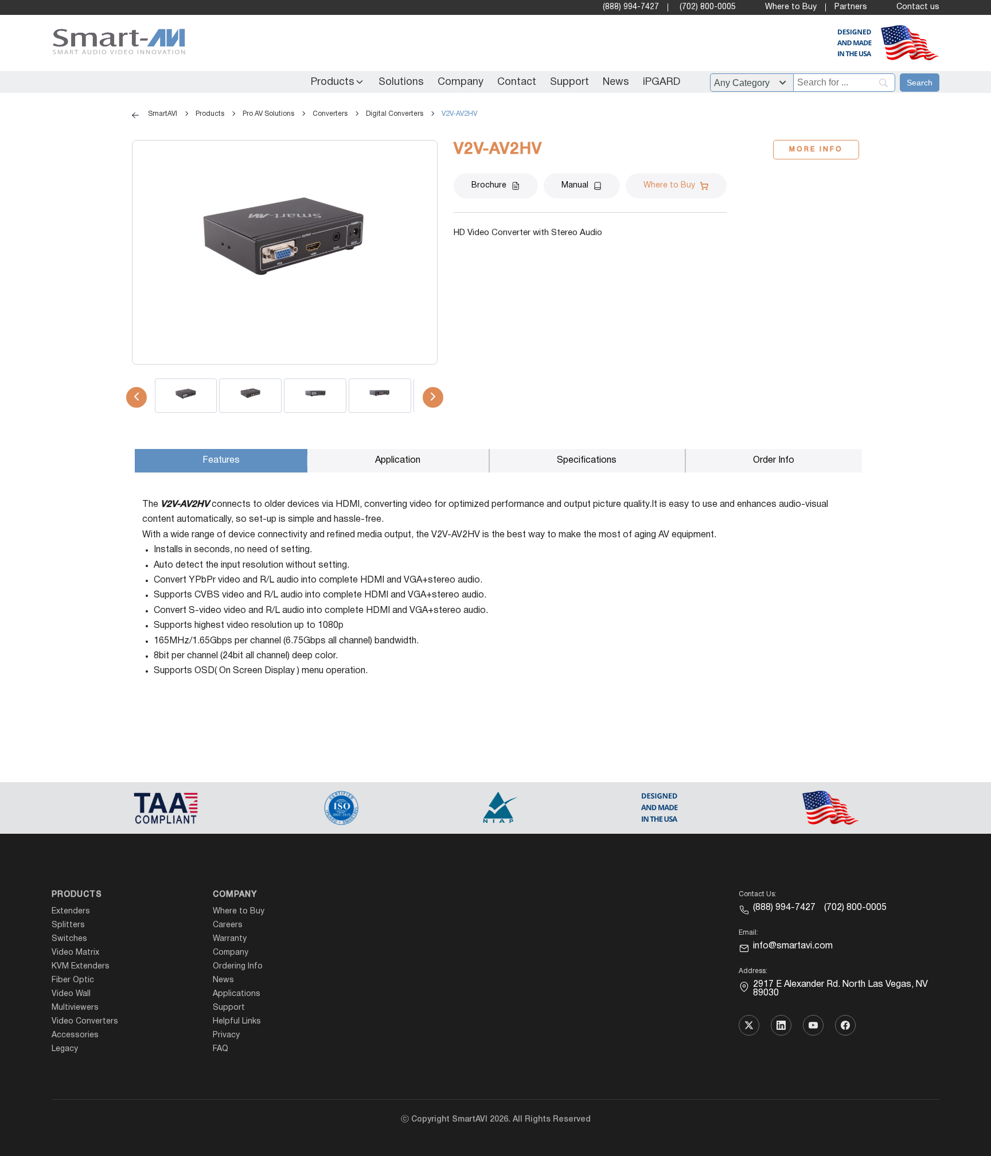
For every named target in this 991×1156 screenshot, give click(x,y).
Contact (516, 82)
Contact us (917, 7)
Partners (850, 7)
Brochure (488, 185)
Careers (228, 925)
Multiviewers (75, 1007)
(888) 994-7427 (631, 7)
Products (332, 82)
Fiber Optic (73, 980)
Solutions (401, 82)
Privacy (226, 1035)
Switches (69, 939)
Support (569, 82)
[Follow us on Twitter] (749, 1025)
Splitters (68, 925)
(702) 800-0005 (708, 7)
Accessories (75, 1035)
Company (460, 82)
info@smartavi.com (793, 946)
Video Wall (71, 994)
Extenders (71, 911)
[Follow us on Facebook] (845, 1025)
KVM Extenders (81, 966)
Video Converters (85, 1021)
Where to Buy (791, 7)
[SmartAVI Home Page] (116, 43)
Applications (236, 994)
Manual (574, 185)
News (616, 82)
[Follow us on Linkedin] (781, 1025)
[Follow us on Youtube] (813, 1025)
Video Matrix (75, 952)
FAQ (220, 1049)
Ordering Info (238, 966)
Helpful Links (237, 1021)
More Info (816, 149)
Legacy (65, 1049)
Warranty (230, 939)
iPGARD (661, 82)
